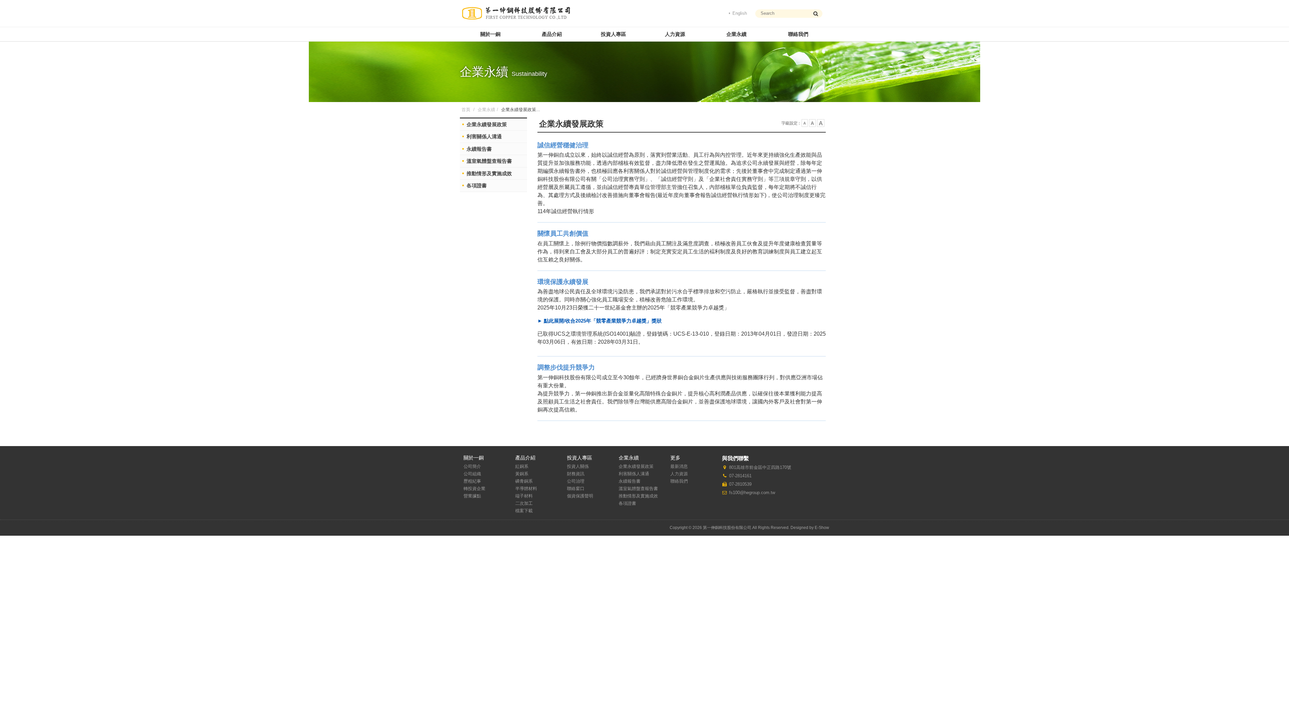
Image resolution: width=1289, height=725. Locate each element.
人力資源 (675, 34)
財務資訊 (575, 473)
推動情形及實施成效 (489, 173)
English (739, 13)
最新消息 (679, 466)
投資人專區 (613, 34)
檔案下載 (524, 510)
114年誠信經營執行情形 (565, 211)
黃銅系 (521, 473)
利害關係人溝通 (484, 136)
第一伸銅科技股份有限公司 (516, 13)
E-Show (822, 527)
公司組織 (472, 473)
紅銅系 (521, 466)
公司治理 (575, 481)
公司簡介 (472, 466)
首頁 (466, 109)
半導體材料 (526, 488)
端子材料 (524, 495)
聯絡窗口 (575, 488)
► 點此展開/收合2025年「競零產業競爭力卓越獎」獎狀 (599, 321)
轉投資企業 (474, 488)
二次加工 (524, 503)
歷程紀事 (472, 481)
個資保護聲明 (580, 495)
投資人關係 (578, 466)
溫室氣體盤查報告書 (489, 161)
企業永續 (736, 34)
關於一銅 (490, 34)
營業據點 (472, 495)
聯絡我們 (798, 34)
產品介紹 (552, 34)
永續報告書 (479, 149)
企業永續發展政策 (636, 466)
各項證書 (477, 185)
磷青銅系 (524, 481)
